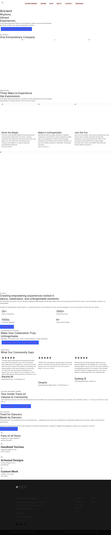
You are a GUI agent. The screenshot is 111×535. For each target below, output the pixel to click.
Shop (51, 3)
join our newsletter (23, 406)
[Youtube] (21, 524)
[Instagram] (25, 524)
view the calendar (8, 406)
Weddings (79, 3)
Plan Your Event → (7, 146)
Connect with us (7, 327)
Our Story (94, 501)
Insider (43, 3)
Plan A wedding (25, 29)
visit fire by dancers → (9, 429)
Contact (68, 3)
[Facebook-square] (17, 524)
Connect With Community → (83, 145)
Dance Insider (79, 505)
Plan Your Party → (43, 146)
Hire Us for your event (9, 29)
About (59, 3)
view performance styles (29, 342)
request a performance (11, 342)
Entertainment (31, 3)
